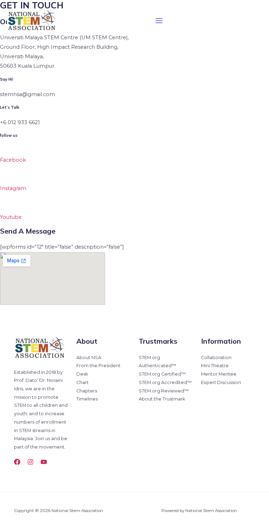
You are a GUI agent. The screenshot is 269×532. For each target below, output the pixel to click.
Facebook (13, 160)
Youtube (11, 217)
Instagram (13, 188)
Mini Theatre (215, 365)
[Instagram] (30, 462)
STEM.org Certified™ (162, 374)
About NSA (88, 357)
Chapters (86, 390)
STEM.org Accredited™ (165, 382)
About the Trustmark (162, 399)
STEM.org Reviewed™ (164, 390)
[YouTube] (44, 462)
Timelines (87, 399)
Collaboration (216, 357)
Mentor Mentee (218, 374)
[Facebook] (17, 462)
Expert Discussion (221, 382)
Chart (82, 382)
